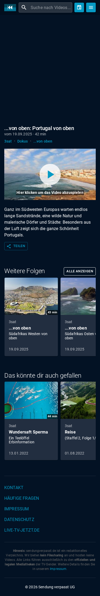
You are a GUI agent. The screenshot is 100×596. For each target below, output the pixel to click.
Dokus (22, 141)
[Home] (11, 7)
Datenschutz (19, 519)
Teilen (15, 246)
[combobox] (50, 7)
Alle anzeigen (79, 271)
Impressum (16, 508)
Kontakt (13, 487)
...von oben (43, 141)
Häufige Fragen (21, 498)
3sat (8, 141)
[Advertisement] (50, 71)
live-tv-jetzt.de (21, 530)
